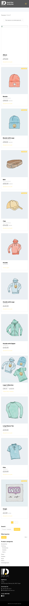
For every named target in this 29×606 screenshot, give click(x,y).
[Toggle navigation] (26, 3)
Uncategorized (5, 562)
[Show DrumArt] (12, 4)
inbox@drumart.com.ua (8, 590)
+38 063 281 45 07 (7, 588)
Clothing (6, 386)
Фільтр (3, 537)
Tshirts (5, 427)
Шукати (17, 529)
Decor (2, 554)
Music (5, 56)
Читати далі (6, 267)
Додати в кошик (7, 62)
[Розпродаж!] (14, 80)
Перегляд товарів (8, 391)
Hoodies (5, 264)
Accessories (7, 98)
